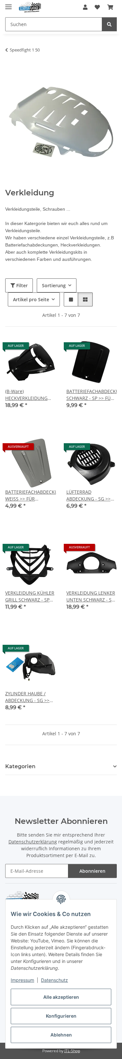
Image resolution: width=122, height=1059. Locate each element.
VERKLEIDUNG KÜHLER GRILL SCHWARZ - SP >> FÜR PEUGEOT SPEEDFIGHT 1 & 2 (29, 596)
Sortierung (54, 285)
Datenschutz (54, 980)
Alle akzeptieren (61, 997)
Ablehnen (61, 1035)
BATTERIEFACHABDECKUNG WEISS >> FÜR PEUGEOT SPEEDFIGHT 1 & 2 (30, 495)
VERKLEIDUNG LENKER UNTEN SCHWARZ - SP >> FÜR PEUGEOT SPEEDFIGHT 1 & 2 (90, 596)
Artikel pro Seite (31, 299)
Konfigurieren (61, 1016)
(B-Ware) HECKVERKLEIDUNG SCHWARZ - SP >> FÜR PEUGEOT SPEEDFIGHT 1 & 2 (29, 395)
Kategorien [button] (20, 766)
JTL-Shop (72, 1050)
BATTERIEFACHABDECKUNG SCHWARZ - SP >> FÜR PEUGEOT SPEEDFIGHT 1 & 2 (91, 395)
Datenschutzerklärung (32, 842)
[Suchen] (109, 24)
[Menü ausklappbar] (8, 4)
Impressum (22, 980)
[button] (85, 7)
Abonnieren (92, 871)
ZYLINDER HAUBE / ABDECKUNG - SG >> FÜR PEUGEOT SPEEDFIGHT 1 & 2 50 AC (27, 697)
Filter (21, 285)
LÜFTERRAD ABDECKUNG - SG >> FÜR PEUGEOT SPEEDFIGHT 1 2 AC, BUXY (88, 495)
